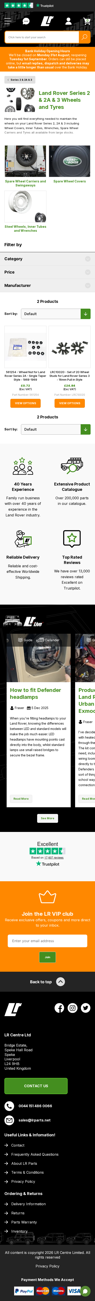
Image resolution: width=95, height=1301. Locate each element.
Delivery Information (28, 1204)
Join (47, 957)
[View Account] (68, 21)
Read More (21, 798)
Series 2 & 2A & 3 (21, 79)
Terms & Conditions (27, 1172)
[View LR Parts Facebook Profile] (59, 1007)
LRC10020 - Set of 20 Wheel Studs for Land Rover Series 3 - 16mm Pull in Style (69, 375)
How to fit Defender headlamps (35, 693)
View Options (25, 403)
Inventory (19, 1231)
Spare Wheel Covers (69, 181)
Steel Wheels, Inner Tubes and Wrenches (25, 228)
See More (47, 818)
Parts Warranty (24, 1222)
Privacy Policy (23, 1181)
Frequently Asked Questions (35, 1154)
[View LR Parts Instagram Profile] (72, 1007)
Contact (17, 1145)
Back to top (41, 981)
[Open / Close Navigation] (7, 21)
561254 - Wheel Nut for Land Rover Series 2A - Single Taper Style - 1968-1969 (25, 375)
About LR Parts (24, 1163)
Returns (18, 1213)
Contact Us (26, 21)
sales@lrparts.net (35, 1120)
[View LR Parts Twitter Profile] (86, 1007)
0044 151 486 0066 (35, 1106)
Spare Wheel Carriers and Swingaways (25, 183)
